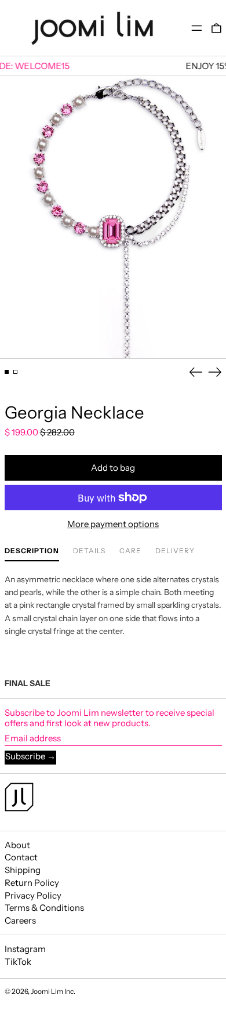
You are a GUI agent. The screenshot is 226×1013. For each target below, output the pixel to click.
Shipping (23, 869)
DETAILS (89, 551)
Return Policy (32, 882)
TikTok (18, 962)
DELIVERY (175, 551)
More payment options (113, 524)
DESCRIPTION (32, 551)
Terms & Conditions (44, 907)
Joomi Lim (47, 991)
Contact (21, 857)
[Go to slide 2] (15, 372)
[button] (216, 28)
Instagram (25, 949)
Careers (20, 920)
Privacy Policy (33, 895)
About (17, 844)
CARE (130, 551)
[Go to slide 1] (7, 372)
